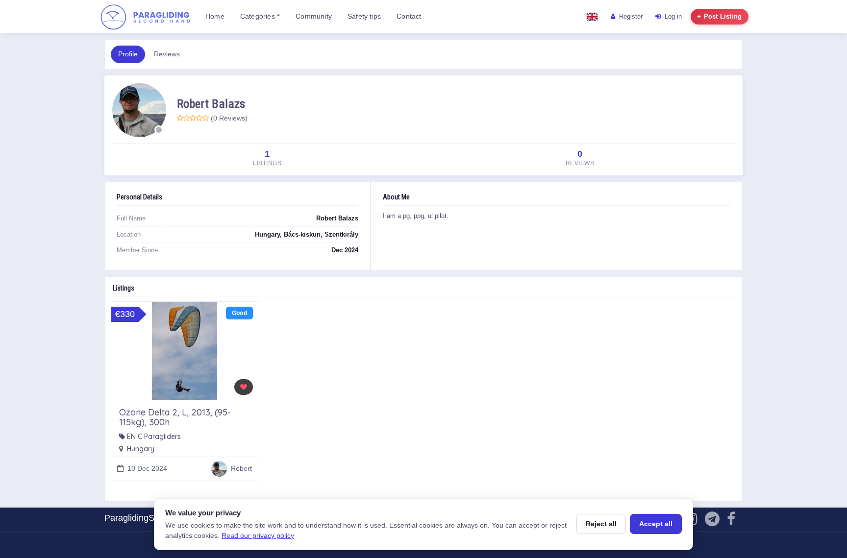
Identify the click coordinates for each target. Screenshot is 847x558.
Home (214, 16)
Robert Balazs (211, 104)
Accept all (656, 524)
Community (314, 16)
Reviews (167, 54)
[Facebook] (731, 521)
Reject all (601, 524)
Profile (128, 54)
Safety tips (364, 16)
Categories (258, 16)
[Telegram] (712, 521)
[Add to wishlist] (243, 387)
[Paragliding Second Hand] (145, 16)
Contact (409, 16)
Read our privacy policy (258, 535)
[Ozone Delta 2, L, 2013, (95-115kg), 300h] (184, 351)
